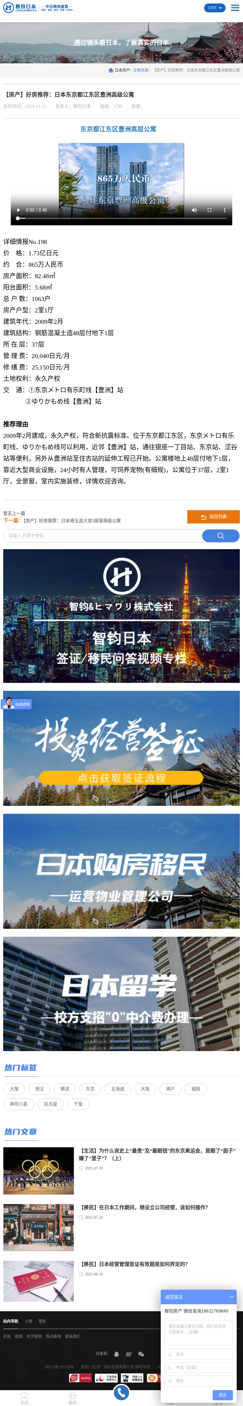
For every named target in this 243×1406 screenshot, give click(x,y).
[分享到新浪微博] (129, 1354)
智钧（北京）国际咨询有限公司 (107, 1367)
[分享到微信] (141, 1354)
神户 (170, 1089)
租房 (18, 1336)
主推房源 (141, 70)
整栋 (42, 1321)
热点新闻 (53, 1336)
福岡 (195, 1089)
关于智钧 (34, 1336)
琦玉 (39, 1089)
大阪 (14, 1089)
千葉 (78, 1104)
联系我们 (72, 1336)
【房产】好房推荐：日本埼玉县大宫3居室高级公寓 (62, 520)
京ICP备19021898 (59, 1367)
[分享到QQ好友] (116, 1354)
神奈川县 (19, 1104)
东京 (90, 1089)
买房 (7, 1336)
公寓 (28, 1321)
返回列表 (217, 516)
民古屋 (50, 1104)
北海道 (117, 1089)
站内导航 (10, 1321)
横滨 (64, 1089)
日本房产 (122, 70)
